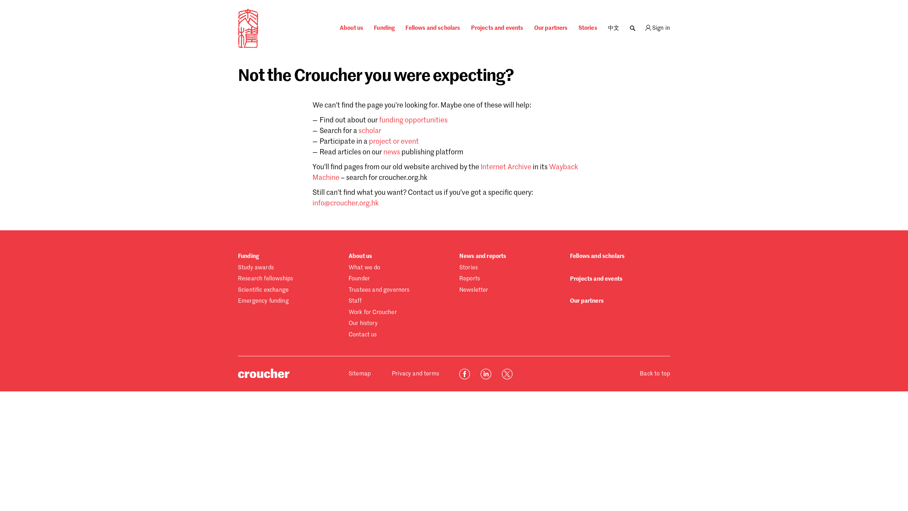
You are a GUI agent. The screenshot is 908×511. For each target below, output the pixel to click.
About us (351, 28)
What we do (365, 268)
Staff (355, 301)
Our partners (551, 28)
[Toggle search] (632, 26)
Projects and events (497, 28)
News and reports (482, 256)
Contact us (363, 335)
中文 (613, 28)
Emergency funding (263, 301)
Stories (587, 28)
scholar (370, 131)
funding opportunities (413, 120)
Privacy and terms (415, 374)
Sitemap (360, 374)
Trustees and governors (379, 290)
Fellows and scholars (432, 28)
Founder (359, 279)
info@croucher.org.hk (345, 203)
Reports (469, 279)
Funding (384, 28)
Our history (363, 323)
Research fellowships (265, 279)
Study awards (256, 268)
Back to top (655, 374)
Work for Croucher (373, 312)
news (391, 152)
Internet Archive (506, 167)
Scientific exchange (263, 290)
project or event (394, 141)
